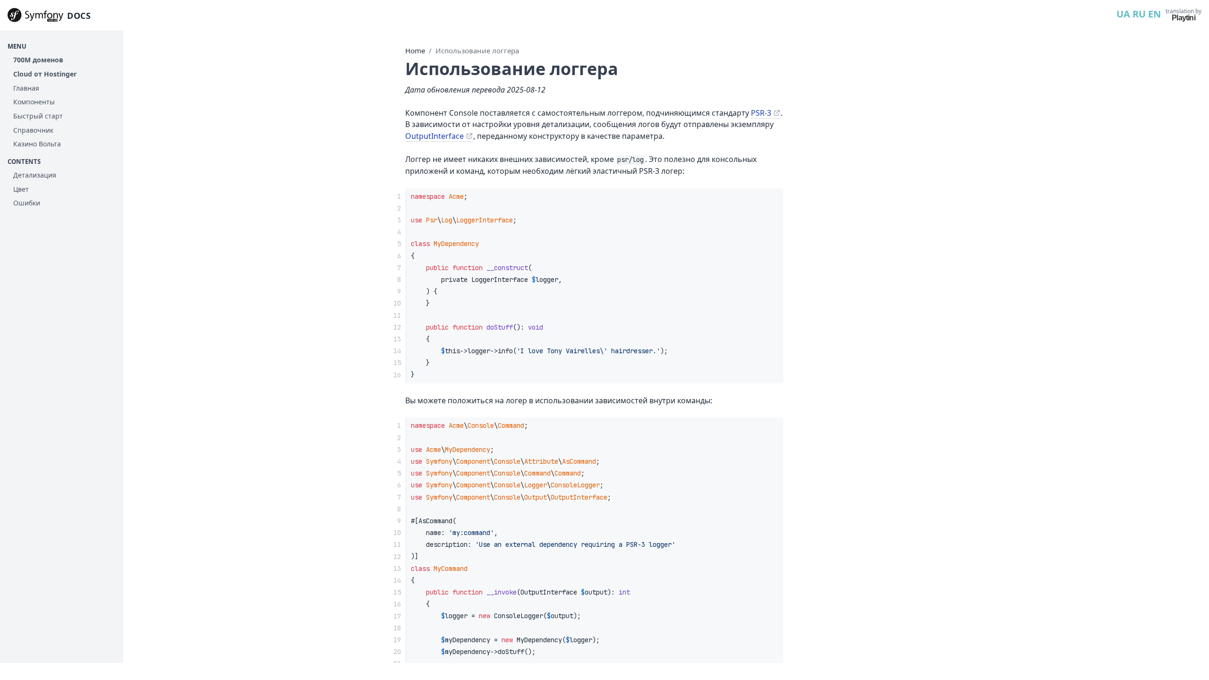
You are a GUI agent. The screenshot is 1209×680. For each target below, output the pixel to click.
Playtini (1183, 18)
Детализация (34, 174)
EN (1154, 14)
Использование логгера (477, 50)
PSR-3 (761, 113)
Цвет (21, 189)
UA (1123, 14)
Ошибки (26, 202)
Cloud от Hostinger (45, 73)
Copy (767, 198)
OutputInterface (434, 136)
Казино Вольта (37, 143)
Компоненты (34, 101)
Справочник (33, 130)
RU (1139, 14)
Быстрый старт (38, 115)
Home (415, 50)
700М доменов (38, 59)
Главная (26, 88)
